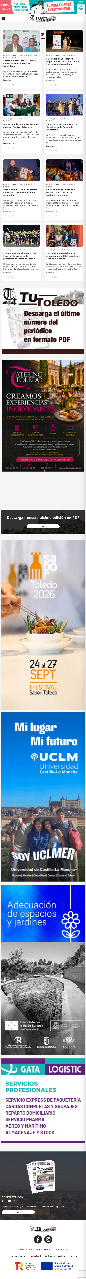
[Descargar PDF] (43, 526)
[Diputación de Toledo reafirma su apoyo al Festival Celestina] (21, 105)
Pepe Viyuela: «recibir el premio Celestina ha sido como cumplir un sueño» (20, 192)
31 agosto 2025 (10, 84)
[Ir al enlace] (38, 1239)
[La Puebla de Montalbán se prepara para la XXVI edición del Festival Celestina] (64, 236)
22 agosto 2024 (10, 277)
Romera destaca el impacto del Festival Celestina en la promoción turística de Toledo (19, 256)
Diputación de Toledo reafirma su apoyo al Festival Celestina (20, 125)
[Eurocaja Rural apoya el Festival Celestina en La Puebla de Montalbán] (21, 41)
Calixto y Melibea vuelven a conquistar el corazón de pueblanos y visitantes (60, 192)
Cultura (13, 55)
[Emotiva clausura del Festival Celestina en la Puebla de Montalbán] (64, 105)
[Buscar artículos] (83, 19)
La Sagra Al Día (61, 1249)
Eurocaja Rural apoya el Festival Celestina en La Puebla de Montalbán (20, 63)
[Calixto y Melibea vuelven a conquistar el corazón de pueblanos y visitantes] (64, 170)
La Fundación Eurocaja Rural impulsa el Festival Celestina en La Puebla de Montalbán (63, 61)
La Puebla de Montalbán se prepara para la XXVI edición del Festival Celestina (63, 256)
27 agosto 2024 (10, 216)
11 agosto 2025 (10, 148)
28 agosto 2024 (53, 150)
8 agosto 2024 (53, 277)
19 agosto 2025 (53, 85)
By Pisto (73, 1256)
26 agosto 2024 (53, 216)
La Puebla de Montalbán (25, 55)
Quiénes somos (25, 1249)
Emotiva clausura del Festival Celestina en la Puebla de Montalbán (61, 127)
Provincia (13, 57)
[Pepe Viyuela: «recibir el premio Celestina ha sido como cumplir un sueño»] (21, 170)
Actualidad (6, 55)
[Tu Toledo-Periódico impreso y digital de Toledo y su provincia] (43, 18)
